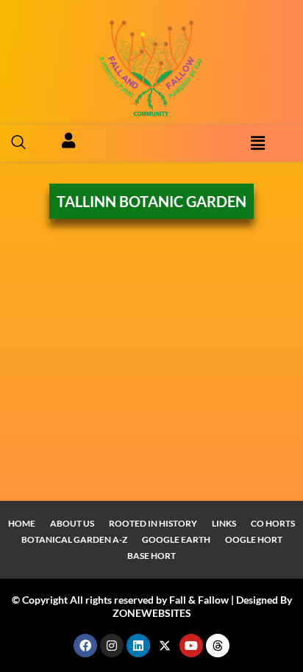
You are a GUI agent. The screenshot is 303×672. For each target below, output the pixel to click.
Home (21, 523)
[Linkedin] (138, 645)
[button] (18, 143)
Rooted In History (153, 523)
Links (224, 523)
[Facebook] (85, 645)
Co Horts (273, 523)
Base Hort (151, 555)
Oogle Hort (253, 539)
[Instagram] (112, 645)
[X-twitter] (165, 645)
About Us (72, 523)
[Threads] (217, 645)
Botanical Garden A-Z (74, 539)
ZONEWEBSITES (152, 613)
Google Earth (176, 539)
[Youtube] (191, 645)
